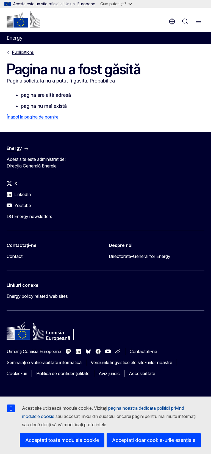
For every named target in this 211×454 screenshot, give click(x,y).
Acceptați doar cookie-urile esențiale (153, 440)
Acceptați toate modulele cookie (62, 440)
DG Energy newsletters (29, 216)
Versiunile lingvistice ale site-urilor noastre (131, 362)
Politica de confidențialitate (63, 373)
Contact (15, 256)
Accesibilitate (142, 373)
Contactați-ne (143, 351)
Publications (23, 52)
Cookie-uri (17, 373)
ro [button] (172, 21)
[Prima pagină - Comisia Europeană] (23, 19)
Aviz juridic (109, 373)
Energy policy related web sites (37, 296)
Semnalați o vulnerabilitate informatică (44, 362)
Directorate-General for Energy (139, 256)
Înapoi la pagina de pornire (33, 117)
